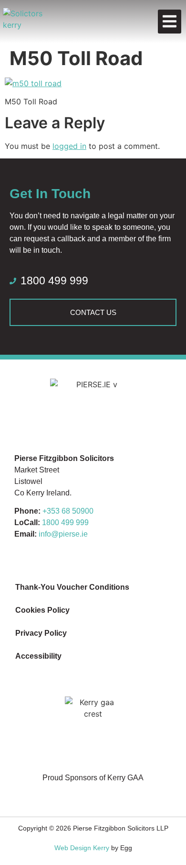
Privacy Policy (41, 633)
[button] (170, 22)
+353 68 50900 (67, 511)
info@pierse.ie (63, 534)
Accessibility (38, 656)
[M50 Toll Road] (33, 83)
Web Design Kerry (81, 848)
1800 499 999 (65, 522)
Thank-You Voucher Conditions (72, 587)
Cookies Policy (42, 610)
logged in (69, 146)
